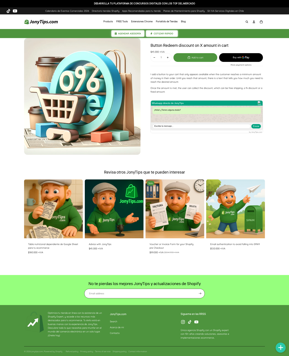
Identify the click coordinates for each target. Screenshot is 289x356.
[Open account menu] (254, 21)
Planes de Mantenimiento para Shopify (184, 10)
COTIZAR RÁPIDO (163, 33)
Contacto (115, 333)
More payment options (241, 65)
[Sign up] (200, 293)
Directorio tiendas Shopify (105, 10)
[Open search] (247, 21)
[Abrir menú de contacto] (281, 348)
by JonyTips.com (255, 132)
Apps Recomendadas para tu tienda (141, 10)
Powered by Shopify (53, 351)
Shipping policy (120, 351)
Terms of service (103, 351)
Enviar (256, 126)
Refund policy (72, 351)
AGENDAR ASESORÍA (129, 33)
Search (113, 321)
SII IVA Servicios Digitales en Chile (225, 10)
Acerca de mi (117, 327)
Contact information (137, 351)
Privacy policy (86, 351)
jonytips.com (37, 351)
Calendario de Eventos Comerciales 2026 (67, 10)
